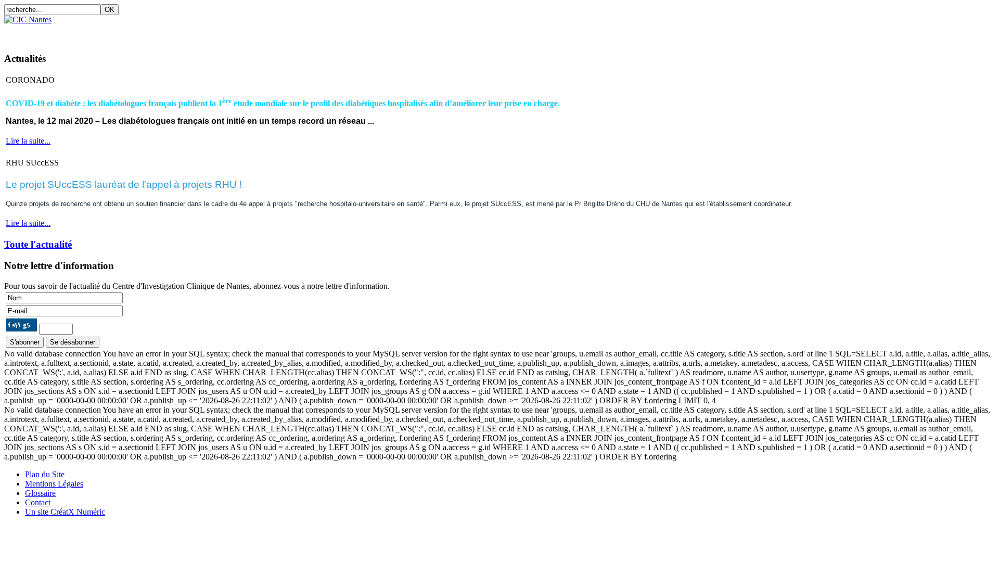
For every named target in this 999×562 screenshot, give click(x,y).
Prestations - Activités (229, 33)
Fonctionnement (142, 33)
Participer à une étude (325, 33)
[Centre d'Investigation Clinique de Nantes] (28, 19)
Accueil (24, 33)
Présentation (74, 33)
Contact (461, 33)
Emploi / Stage (407, 33)
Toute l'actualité (38, 244)
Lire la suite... (28, 140)
